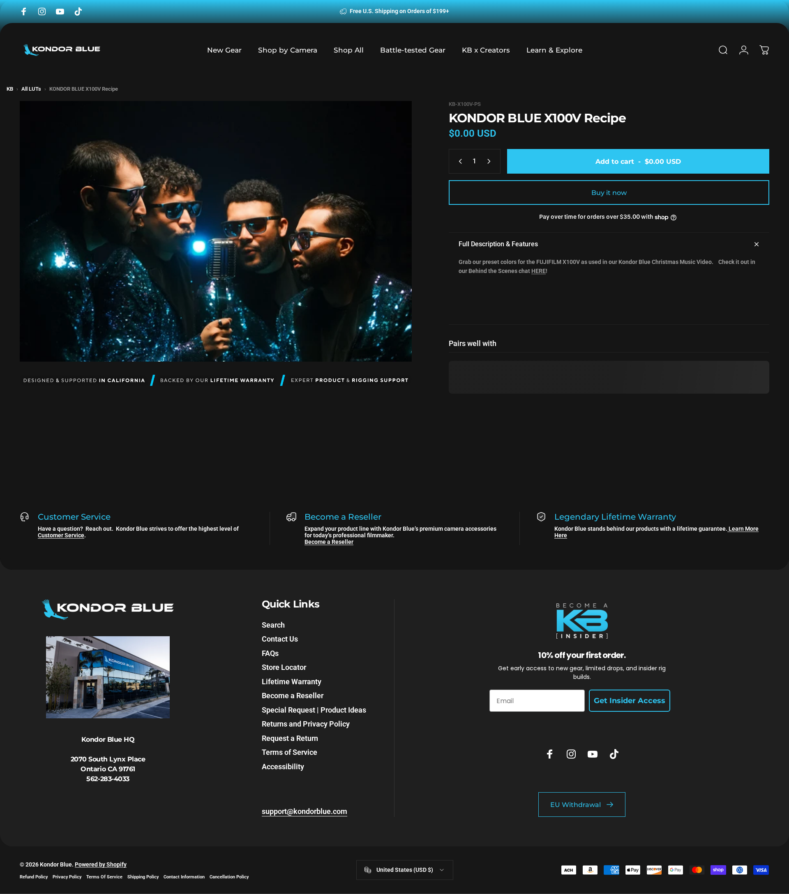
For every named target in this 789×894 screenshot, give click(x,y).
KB (10, 89)
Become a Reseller (329, 542)
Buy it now (609, 192)
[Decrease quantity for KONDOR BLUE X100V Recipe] (458, 161)
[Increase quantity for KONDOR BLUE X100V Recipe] (490, 161)
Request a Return (290, 738)
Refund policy (34, 876)
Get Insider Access (629, 700)
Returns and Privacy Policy (306, 724)
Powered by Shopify (101, 864)
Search (273, 625)
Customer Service (61, 535)
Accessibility (283, 766)
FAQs (270, 653)
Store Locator (284, 667)
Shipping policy (143, 876)
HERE (538, 271)
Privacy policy (67, 876)
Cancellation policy (229, 876)
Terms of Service (289, 752)
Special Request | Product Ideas (314, 710)
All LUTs (31, 89)
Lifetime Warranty (291, 681)
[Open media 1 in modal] (216, 231)
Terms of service (104, 876)
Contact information (184, 876)
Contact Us (280, 639)
